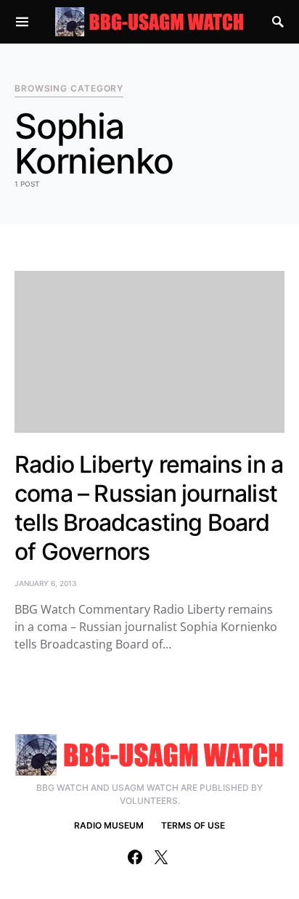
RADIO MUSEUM (109, 825)
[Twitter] (161, 857)
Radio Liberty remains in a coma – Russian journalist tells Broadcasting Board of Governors (149, 508)
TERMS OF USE (193, 825)
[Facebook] (135, 857)
